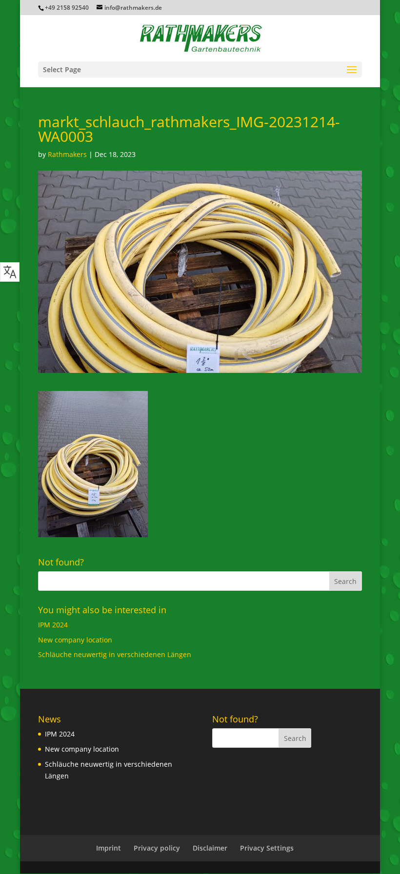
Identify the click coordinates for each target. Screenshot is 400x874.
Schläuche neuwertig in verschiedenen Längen (114, 654)
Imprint (108, 848)
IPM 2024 (53, 624)
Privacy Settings (267, 848)
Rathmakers (67, 154)
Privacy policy (157, 848)
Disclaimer (210, 848)
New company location (75, 639)
